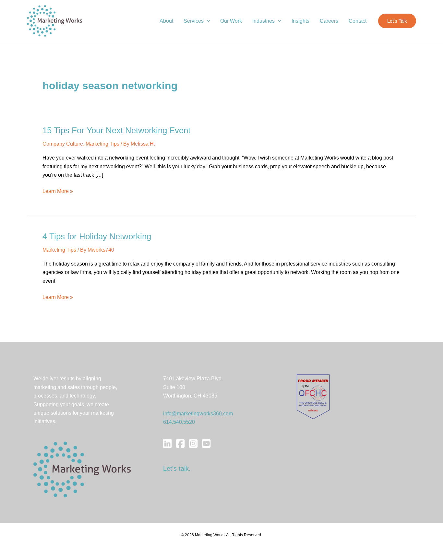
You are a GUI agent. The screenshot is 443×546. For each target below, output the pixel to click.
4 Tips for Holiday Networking (96, 236)
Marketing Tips (102, 144)
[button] (207, 21)
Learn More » (57, 192)
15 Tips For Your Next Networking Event (116, 130)
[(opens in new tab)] (313, 396)
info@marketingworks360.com (198, 413)
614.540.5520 (179, 422)
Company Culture (62, 144)
